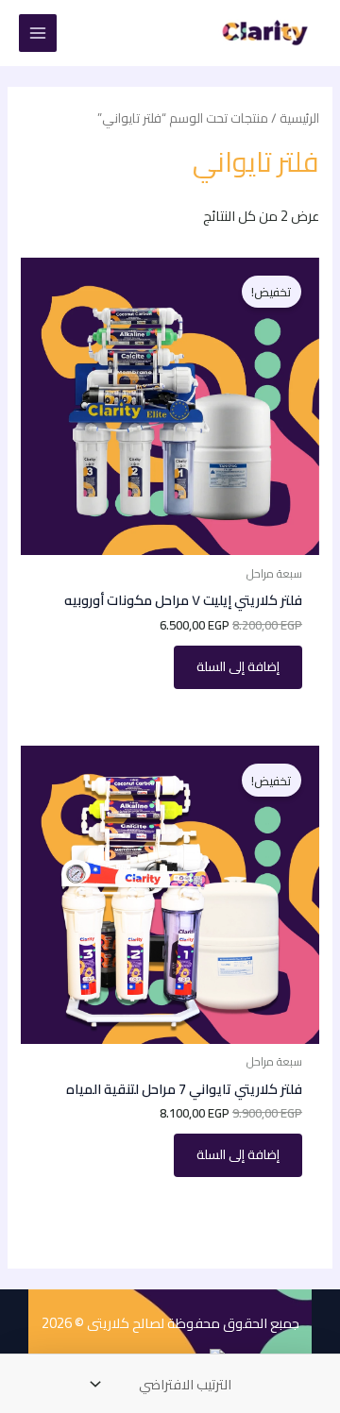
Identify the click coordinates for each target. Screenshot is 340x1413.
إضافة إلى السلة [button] (238, 666)
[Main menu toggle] (38, 33)
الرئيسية (299, 118)
